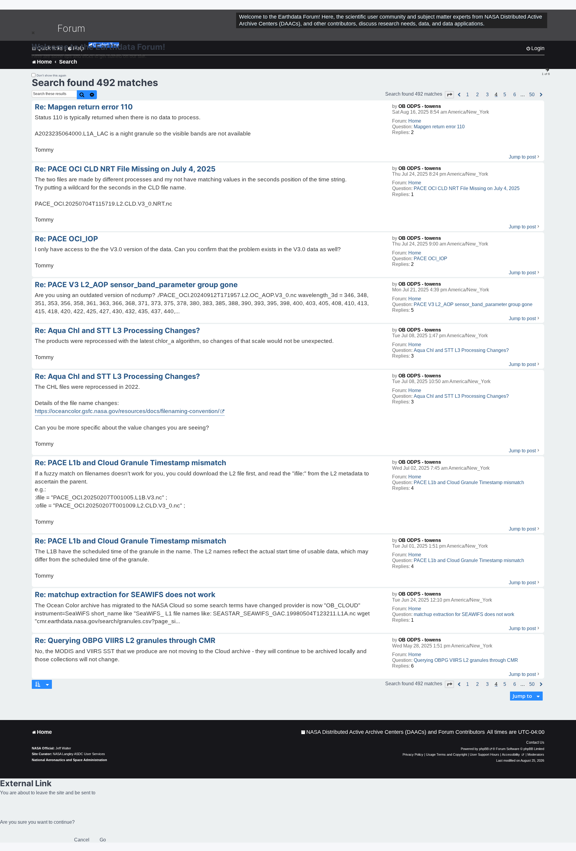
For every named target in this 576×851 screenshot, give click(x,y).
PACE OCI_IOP (430, 258)
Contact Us (535, 742)
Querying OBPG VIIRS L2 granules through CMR (466, 660)
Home (414, 120)
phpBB (484, 749)
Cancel (81, 839)
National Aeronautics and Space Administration (69, 760)
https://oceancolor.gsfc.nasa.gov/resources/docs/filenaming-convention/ (127, 411)
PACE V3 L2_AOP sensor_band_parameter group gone (473, 304)
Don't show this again (51, 75)
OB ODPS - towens (419, 106)
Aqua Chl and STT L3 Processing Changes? (461, 350)
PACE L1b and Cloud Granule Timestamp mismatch (469, 482)
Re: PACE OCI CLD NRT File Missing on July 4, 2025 (125, 169)
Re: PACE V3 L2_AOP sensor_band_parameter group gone (136, 284)
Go (103, 839)
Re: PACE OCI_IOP (66, 238)
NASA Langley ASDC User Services (79, 754)
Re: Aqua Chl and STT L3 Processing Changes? (117, 330)
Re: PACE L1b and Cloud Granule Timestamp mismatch (130, 462)
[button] (449, 94)
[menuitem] (393, 732)
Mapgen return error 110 (439, 126)
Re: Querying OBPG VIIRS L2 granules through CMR (125, 640)
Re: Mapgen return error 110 (84, 107)
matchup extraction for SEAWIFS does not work (464, 614)
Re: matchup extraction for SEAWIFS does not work (125, 594)
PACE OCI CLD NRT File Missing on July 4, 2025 (467, 188)
